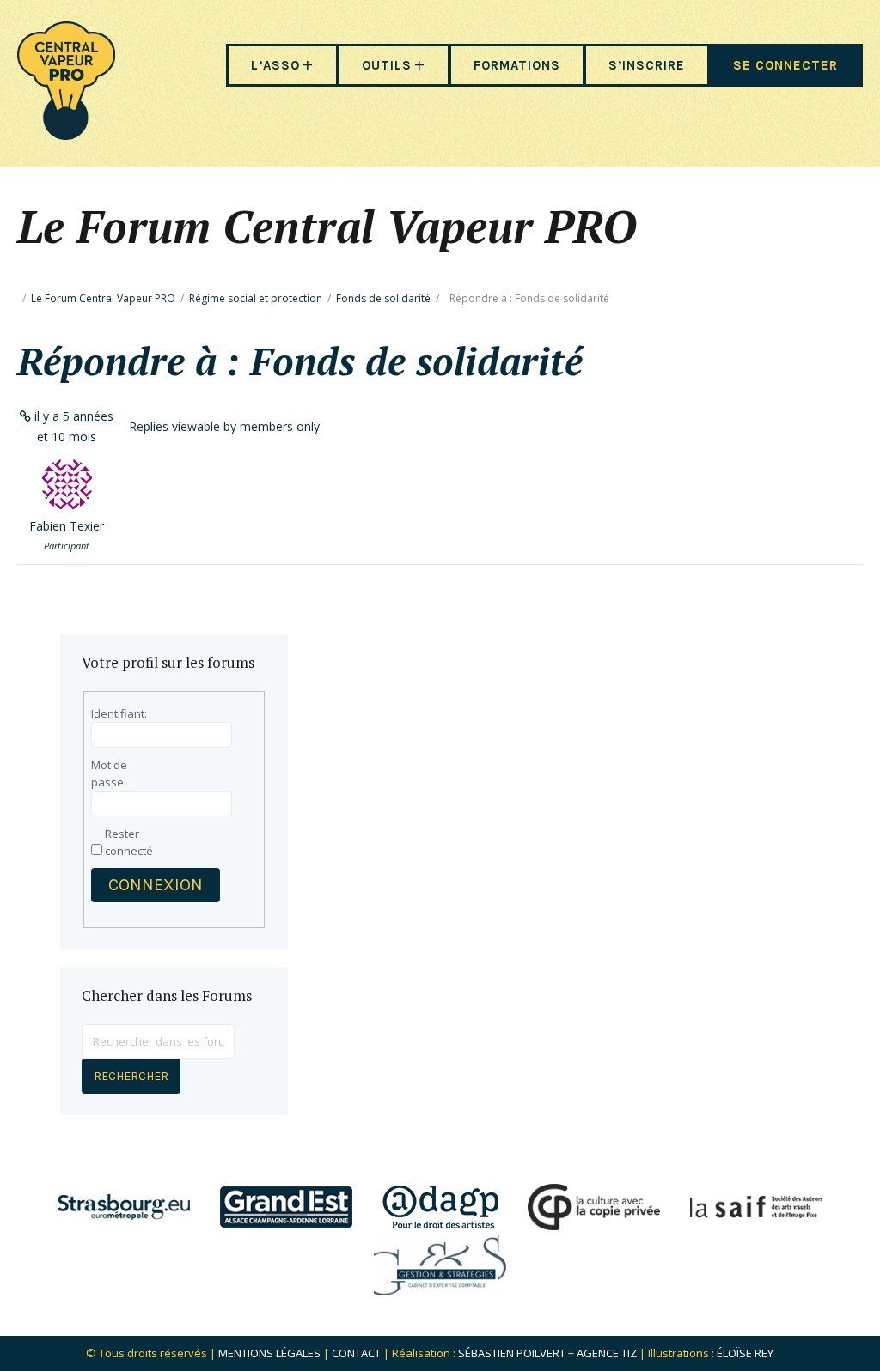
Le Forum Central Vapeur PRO (103, 298)
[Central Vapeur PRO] (66, 134)
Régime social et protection (255, 298)
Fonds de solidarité (383, 298)
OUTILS (387, 65)
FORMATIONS (517, 65)
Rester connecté (129, 842)
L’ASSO (275, 65)
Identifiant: (119, 713)
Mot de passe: (109, 773)
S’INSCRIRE (646, 65)
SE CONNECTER (785, 65)
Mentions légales (269, 1353)
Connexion (155, 885)
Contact (356, 1353)
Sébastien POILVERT (511, 1353)
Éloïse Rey (745, 1353)
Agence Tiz (607, 1353)
